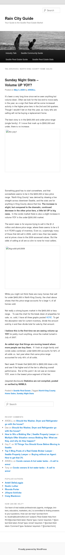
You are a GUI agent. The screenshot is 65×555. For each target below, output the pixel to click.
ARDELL (31, 89)
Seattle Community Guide (32, 53)
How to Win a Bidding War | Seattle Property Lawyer (30, 434)
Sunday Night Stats (25, 393)
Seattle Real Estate (22, 390)
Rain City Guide (19, 18)
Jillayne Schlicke (13, 492)
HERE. (49, 317)
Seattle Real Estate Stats (42, 59)
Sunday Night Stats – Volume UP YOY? (21, 82)
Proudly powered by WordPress (32, 549)
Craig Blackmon (13, 495)
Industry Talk (11, 53)
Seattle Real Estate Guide (17, 59)
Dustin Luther (11, 485)
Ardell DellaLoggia (14, 482)
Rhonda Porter (12, 489)
